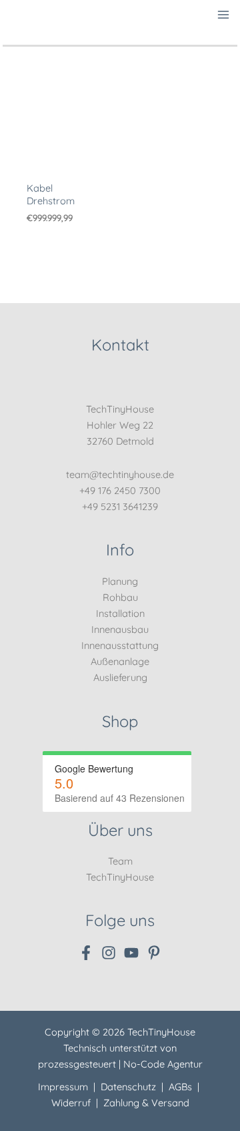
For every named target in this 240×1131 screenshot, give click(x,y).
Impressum (63, 1086)
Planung (120, 581)
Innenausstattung (120, 645)
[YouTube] (131, 952)
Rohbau (120, 597)
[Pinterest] (154, 952)
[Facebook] (86, 952)
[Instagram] (108, 952)
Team (120, 861)
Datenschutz (128, 1086)
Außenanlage (120, 661)
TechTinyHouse (120, 877)
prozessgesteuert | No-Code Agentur (120, 1064)
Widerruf (71, 1102)
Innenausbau (120, 629)
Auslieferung (120, 677)
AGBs (180, 1086)
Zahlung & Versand (146, 1102)
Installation (120, 613)
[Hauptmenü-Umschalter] (224, 15)
